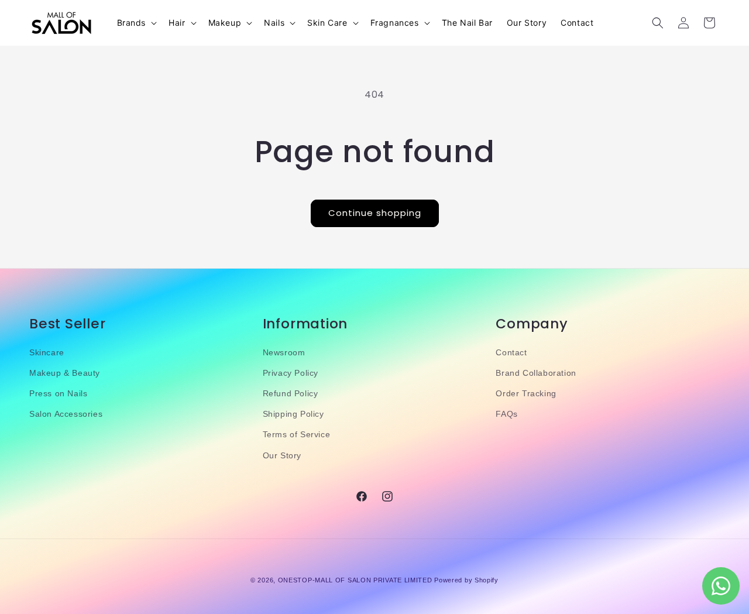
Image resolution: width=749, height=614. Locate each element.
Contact (511, 352)
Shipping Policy (293, 414)
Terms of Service (297, 434)
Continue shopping (374, 213)
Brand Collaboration (536, 373)
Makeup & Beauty (64, 373)
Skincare (46, 352)
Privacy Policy (290, 373)
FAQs (506, 414)
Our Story (282, 455)
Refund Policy (290, 393)
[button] (136, 23)
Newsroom (284, 352)
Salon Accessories (65, 414)
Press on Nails (58, 393)
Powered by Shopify (466, 580)
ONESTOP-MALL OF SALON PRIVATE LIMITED (355, 580)
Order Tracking (526, 393)
